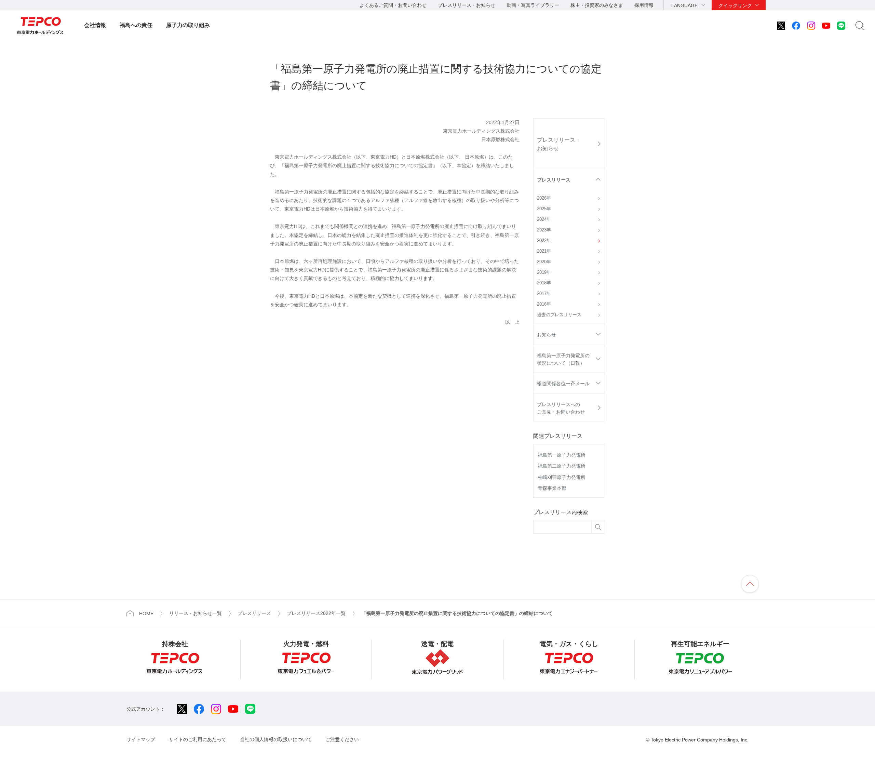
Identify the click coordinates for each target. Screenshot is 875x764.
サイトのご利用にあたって (197, 739)
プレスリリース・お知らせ (466, 5)
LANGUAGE (684, 5)
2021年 (544, 251)
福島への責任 (136, 25)
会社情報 (95, 25)
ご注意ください (342, 739)
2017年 (544, 293)
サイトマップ (140, 739)
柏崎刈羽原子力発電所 (561, 477)
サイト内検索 (860, 25)
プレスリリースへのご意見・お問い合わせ (561, 408)
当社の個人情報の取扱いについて (276, 739)
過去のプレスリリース (559, 314)
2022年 (544, 240)
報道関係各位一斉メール (563, 383)
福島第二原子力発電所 (561, 466)
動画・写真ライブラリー (533, 5)
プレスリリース (553, 180)
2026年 (544, 198)
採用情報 (644, 5)
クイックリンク (735, 5)
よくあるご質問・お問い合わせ (393, 5)
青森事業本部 (552, 488)
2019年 (544, 272)
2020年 (544, 261)
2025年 (544, 208)
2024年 (544, 219)
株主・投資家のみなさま (596, 5)
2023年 (544, 230)
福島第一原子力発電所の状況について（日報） (563, 359)
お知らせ (546, 334)
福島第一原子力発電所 (561, 455)
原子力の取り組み (188, 25)
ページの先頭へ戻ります (750, 584)
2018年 (544, 283)
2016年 (544, 304)
